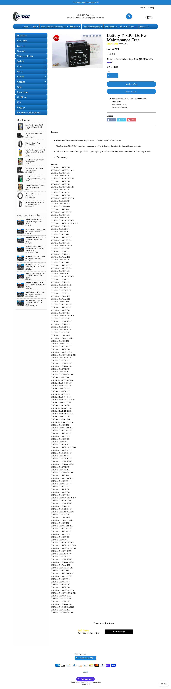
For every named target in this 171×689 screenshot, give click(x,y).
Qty (108, 72)
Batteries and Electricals (28, 112)
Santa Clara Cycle (85, 682)
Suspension (22, 92)
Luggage (21, 107)
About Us (143, 26)
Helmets (75, 27)
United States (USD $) (84, 658)
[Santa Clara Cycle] (21, 16)
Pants (32, 67)
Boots (32, 72)
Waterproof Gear (25, 56)
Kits (19, 102)
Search (85, 672)
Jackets (32, 62)
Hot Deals (22, 35)
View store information (119, 108)
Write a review (119, 632)
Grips (32, 87)
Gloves (32, 77)
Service (133, 26)
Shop (124, 27)
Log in (142, 8)
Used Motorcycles (93, 27)
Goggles (32, 82)
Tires (35, 27)
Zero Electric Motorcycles (54, 27)
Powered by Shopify (85, 684)
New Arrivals (111, 26)
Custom (21, 51)
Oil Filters (22, 97)
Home (25, 26)
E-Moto (21, 45)
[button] (112, 44)
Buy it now (131, 91)
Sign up (151, 8)
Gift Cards (22, 40)
